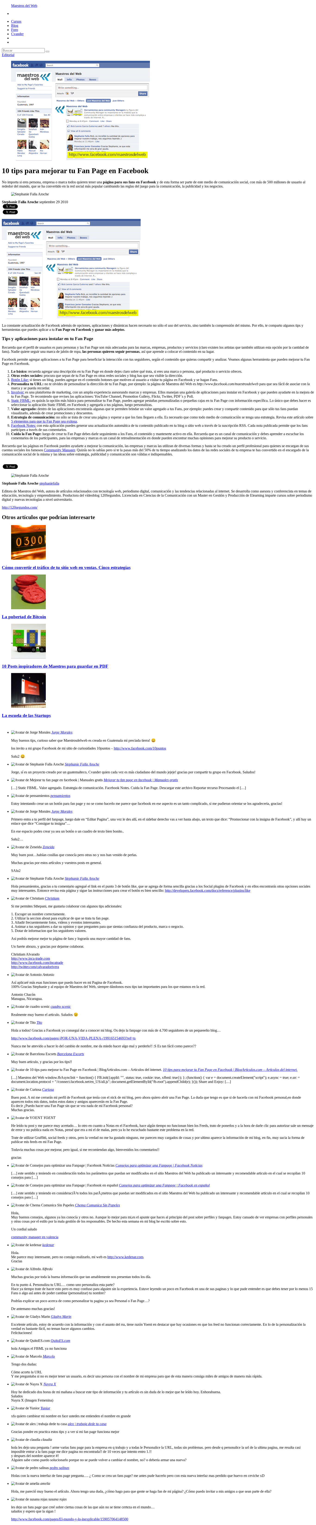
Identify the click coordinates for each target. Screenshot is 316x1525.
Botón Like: (20, 380)
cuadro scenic (61, 1006)
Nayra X (49, 1384)
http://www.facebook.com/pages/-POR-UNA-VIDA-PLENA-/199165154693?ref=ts (73, 1038)
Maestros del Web (24, 6)
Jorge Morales (61, 732)
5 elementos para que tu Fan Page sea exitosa (44, 421)
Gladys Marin (61, 1317)
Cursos (16, 21)
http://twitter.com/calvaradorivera (35, 967)
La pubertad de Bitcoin (24, 616)
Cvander (17, 34)
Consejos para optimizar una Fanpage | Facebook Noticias (158, 1165)
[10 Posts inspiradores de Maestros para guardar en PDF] (28, 657)
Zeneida (48, 847)
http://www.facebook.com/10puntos (140, 748)
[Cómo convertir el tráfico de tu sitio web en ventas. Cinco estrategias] (28, 558)
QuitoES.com (60, 1341)
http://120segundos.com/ (19, 507)
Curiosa (48, 1089)
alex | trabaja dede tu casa (87, 1424)
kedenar (48, 1245)
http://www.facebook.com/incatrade (37, 963)
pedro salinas (59, 1468)
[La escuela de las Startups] (28, 706)
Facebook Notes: (23, 425)
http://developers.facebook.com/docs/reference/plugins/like (207, 890)
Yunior (45, 1408)
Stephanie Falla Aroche (82, 764)
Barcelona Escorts (70, 1054)
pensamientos (60, 796)
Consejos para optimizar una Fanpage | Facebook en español (164, 1185)
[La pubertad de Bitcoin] (28, 608)
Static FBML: (21, 401)
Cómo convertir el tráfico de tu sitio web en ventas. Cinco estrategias (66, 567)
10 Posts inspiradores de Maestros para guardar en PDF (55, 666)
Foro (14, 30)
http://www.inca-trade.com (30, 958)
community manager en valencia (34, 1237)
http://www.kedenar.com (125, 1257)
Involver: (17, 392)
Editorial (8, 55)
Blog (14, 26)
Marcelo (49, 1356)
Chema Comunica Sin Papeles (97, 1205)
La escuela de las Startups (26, 715)
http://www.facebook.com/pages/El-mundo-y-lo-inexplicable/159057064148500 (69, 1519)
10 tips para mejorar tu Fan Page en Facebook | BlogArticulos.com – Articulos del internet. (230, 1070)
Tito (39, 1022)
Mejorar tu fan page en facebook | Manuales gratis (141, 780)
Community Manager (59, 450)
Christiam (52, 898)
